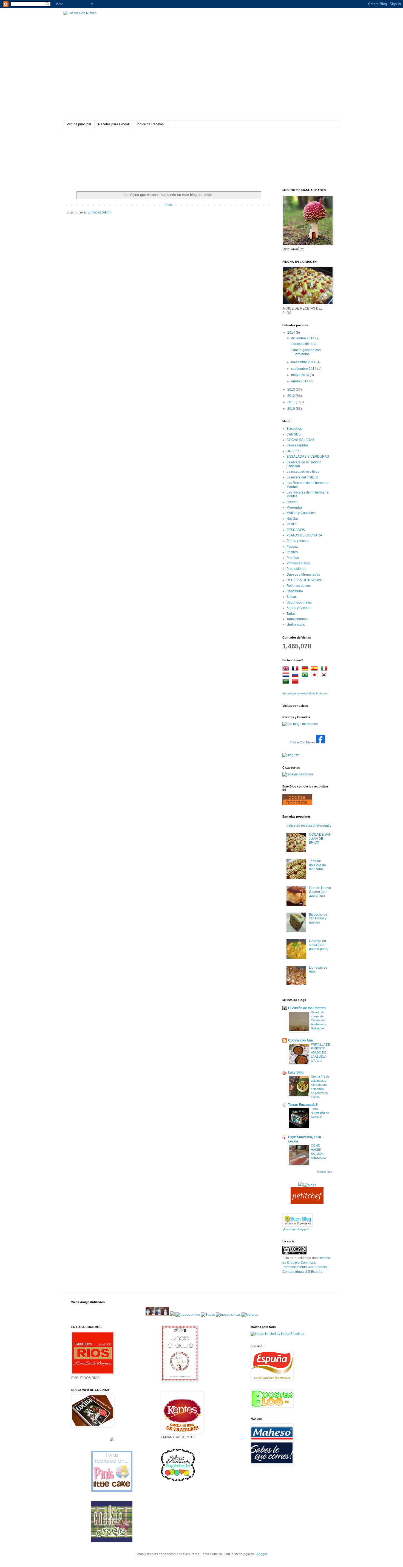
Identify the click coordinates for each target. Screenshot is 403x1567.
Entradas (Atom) (99, 212)
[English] (286, 669)
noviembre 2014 (303, 362)
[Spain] (315, 669)
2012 (291, 396)
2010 (291, 409)
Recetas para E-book (114, 124)
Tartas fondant (297, 619)
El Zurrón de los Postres (307, 1008)
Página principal (79, 124)
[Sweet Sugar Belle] (178, 1481)
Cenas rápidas (297, 445)
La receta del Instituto (302, 477)
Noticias (292, 519)
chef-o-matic (295, 625)
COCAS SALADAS (300, 440)
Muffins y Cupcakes (301, 513)
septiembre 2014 (304, 369)
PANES (291, 524)
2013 (291, 389)
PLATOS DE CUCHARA (304, 535)
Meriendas (294, 507)
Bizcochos (294, 429)
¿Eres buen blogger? (295, 1229)
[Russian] (296, 675)
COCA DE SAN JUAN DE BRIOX (320, 838)
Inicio (169, 205)
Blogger (261, 1554)
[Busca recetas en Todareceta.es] (300, 724)
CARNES (293, 434)
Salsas (291, 597)
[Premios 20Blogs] (309, 1185)
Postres (292, 552)
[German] (306, 669)
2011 (291, 402)
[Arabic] (286, 682)
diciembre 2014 (303, 338)
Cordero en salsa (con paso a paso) (318, 945)
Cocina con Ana (300, 1040)
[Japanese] (315, 675)
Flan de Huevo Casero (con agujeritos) (320, 892)
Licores (291, 502)
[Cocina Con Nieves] (320, 742)
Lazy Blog (295, 1072)
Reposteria (294, 591)
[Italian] (325, 669)
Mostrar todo (324, 1171)
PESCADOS (295, 530)
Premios (292, 558)
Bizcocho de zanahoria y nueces (318, 918)
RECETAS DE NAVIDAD (304, 580)
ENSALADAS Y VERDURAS (307, 456)
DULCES (293, 451)
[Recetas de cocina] (307, 1203)
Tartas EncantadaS (303, 1105)
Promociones (296, 569)
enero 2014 (300, 381)
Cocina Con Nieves (302, 742)
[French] (296, 669)
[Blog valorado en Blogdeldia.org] (297, 1220)
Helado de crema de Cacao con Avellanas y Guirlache (318, 1020)
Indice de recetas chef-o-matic (308, 825)
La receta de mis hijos (302, 472)
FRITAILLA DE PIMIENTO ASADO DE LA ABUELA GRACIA (320, 1052)
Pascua (292, 547)
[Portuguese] (306, 675)
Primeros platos (298, 563)
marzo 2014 (300, 375)
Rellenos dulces (298, 586)
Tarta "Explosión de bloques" (320, 1113)
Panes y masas (297, 541)
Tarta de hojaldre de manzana (317, 865)
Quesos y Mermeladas (303, 574)
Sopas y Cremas (298, 608)
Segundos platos (299, 602)
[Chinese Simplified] (296, 682)
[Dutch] (286, 675)
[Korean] (325, 675)
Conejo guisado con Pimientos (306, 352)
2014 (291, 332)
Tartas (291, 614)
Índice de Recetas (150, 124)
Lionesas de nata (303, 344)
